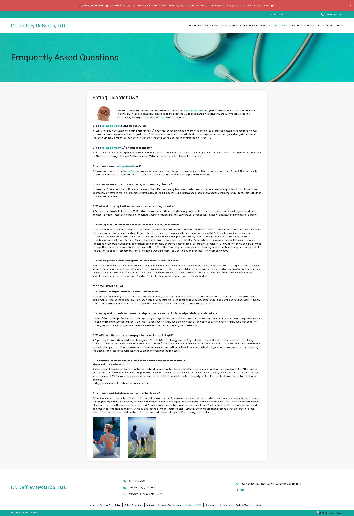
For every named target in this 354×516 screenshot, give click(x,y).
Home (92, 505)
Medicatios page (159, 117)
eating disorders (194, 110)
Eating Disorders (133, 505)
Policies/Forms (244, 505)
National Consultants (169, 505)
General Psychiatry (109, 505)
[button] (351, 5)
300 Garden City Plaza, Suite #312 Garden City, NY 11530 (271, 483)
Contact (260, 505)
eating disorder (110, 126)
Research (211, 505)
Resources (226, 505)
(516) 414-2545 (334, 14)
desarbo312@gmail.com (142, 487)
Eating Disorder (131, 171)
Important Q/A (193, 505)
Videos (150, 505)
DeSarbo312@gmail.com (212, 5)
